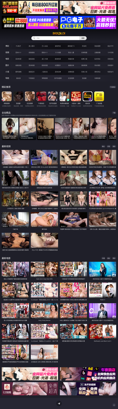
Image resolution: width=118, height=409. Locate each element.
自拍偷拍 (32, 52)
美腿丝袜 (71, 65)
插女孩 (18, 78)
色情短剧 (97, 78)
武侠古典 (58, 72)
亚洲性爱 (18, 59)
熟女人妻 (71, 52)
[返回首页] (114, 405)
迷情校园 (71, 72)
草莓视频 (45, 78)
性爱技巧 (110, 72)
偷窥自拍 (18, 65)
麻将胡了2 (71, 46)
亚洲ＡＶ (18, 52)
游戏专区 (58, 46)
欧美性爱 (58, 59)
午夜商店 (32, 78)
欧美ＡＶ (45, 52)
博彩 (7, 46)
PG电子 (18, 46)
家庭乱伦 (32, 72)
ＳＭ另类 (110, 52)
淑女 (108, 258)
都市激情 (18, 72)
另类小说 (84, 72)
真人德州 (32, 46)
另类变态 (110, 59)
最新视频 (6, 146)
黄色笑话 (97, 72)
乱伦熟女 (97, 59)
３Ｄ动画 (58, 52)
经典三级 (84, 59)
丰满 (103, 258)
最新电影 (6, 258)
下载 (114, 113)
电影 (7, 59)
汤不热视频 (58, 78)
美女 (103, 146)
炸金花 (84, 46)
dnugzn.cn (59, 33)
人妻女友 (45, 72)
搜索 (82, 38)
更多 (114, 146)
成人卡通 (45, 59)
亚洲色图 (32, 65)
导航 (7, 78)
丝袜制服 (84, 52)
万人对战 (45, 46)
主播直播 (97, 52)
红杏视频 (71, 78)
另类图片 (110, 65)
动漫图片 (58, 65)
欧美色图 (45, 65)
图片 (7, 65)
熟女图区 (97, 65)
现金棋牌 (97, 46)
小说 (7, 71)
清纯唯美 (84, 65)
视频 (7, 52)
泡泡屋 (84, 78)
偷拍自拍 (32, 59)
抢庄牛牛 (110, 46)
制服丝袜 (71, 59)
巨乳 (108, 146)
